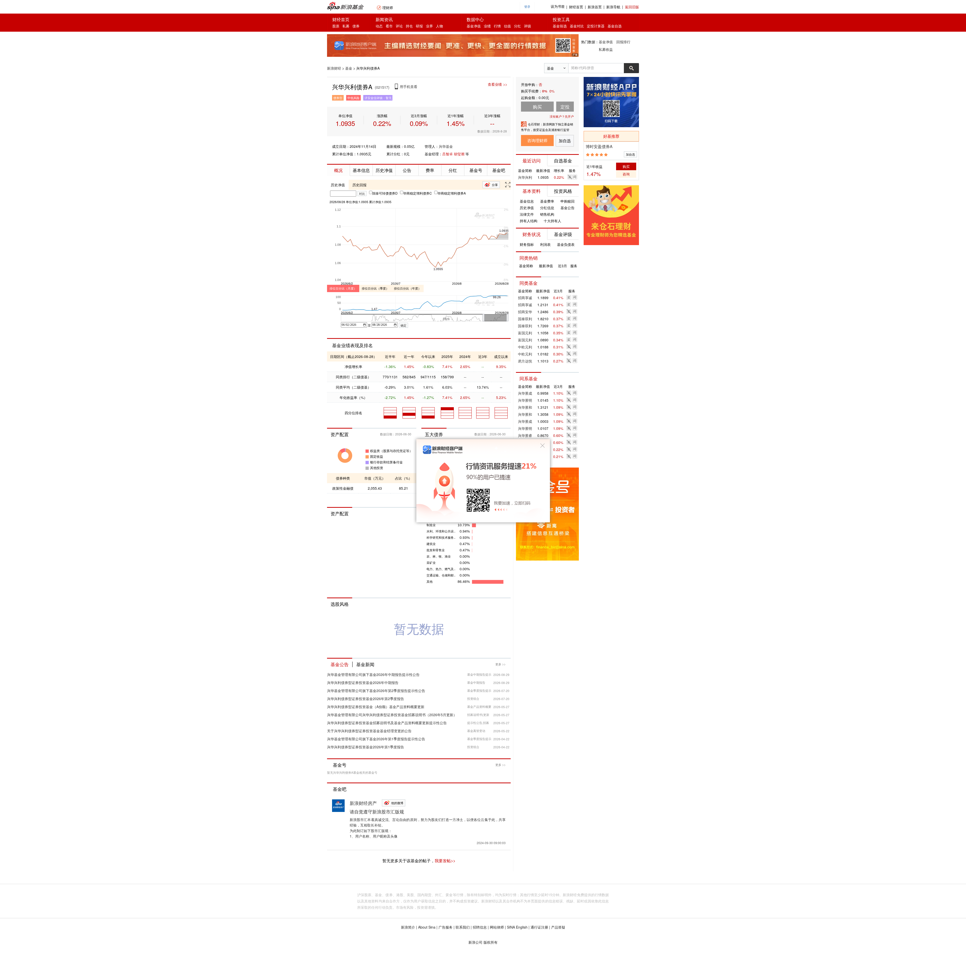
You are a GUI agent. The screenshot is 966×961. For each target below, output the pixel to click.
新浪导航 (613, 6)
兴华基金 (446, 146)
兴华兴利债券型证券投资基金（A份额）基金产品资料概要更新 (375, 706)
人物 (439, 25)
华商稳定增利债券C (417, 193)
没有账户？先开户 (562, 116)
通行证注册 (539, 927)
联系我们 (463, 927)
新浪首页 (595, 6)
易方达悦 (525, 360)
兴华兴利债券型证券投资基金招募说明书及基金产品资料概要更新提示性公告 (387, 722)
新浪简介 (408, 927)
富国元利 (525, 332)
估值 (507, 25)
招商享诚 (525, 297)
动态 (379, 25)
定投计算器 (596, 25)
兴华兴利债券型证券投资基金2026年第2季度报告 (365, 698)
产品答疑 (558, 927)
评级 (527, 25)
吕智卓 (447, 153)
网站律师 (497, 927)
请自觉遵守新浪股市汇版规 (377, 811)
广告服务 (445, 927)
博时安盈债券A (599, 146)
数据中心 (475, 19)
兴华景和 (525, 407)
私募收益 (606, 49)
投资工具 (561, 19)
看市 (389, 25)
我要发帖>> (445, 860)
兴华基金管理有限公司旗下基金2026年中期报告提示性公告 (373, 674)
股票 (335, 25)
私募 (345, 25)
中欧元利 (525, 346)
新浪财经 (334, 68)
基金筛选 (560, 25)
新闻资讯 (384, 19)
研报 (419, 25)
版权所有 (491, 942)
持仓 (409, 25)
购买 (626, 166)
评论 (399, 25)
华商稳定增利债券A (451, 193)
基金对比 (577, 25)
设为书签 (558, 7)
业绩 (487, 25)
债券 (355, 25)
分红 (517, 25)
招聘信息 (480, 927)
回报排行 (623, 41)
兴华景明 (525, 400)
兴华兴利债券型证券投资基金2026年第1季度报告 (365, 746)
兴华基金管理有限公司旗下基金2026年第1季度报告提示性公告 (376, 738)
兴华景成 (525, 393)
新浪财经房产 (363, 803)
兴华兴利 (525, 177)
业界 (429, 25)
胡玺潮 (459, 153)
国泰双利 (525, 318)
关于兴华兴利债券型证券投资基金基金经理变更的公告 (369, 730)
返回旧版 (632, 6)
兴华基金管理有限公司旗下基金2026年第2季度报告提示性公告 (376, 690)
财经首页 (576, 6)
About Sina (426, 927)
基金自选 (615, 25)
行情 (497, 25)
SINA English (517, 927)
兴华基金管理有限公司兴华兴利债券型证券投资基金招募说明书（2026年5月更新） (392, 714)
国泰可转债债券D (384, 193)
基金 (348, 68)
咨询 (626, 173)
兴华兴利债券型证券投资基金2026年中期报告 (362, 682)
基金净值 (474, 25)
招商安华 (525, 311)
